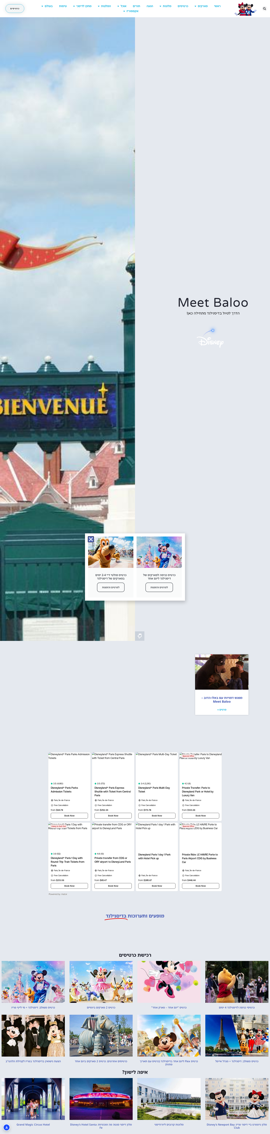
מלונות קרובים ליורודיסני (169, 1124)
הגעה (150, 6)
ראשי (217, 6)
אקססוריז (132, 11)
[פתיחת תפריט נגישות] (6, 1127)
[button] (264, 8)
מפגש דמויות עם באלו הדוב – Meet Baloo (221, 700)
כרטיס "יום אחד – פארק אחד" (169, 1007)
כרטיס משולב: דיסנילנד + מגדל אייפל (236, 1061)
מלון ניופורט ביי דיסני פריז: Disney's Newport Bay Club (237, 1126)
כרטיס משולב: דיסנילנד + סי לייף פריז (33, 1007)
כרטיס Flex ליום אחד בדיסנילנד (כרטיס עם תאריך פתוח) (169, 1062)
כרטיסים (183, 6)
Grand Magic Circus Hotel (33, 1124)
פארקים (203, 6)
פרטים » (221, 709)
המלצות (106, 6)
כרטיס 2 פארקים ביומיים (101, 1007)
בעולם (49, 6)
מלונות (167, 6)
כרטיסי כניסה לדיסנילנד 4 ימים (237, 1007)
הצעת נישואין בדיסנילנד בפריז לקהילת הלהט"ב (33, 1061)
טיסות (63, 6)
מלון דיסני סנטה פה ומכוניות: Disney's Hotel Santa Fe (101, 1126)
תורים (136, 6)
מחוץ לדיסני (83, 6)
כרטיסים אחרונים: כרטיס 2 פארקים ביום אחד (101, 1061)
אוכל (123, 6)
